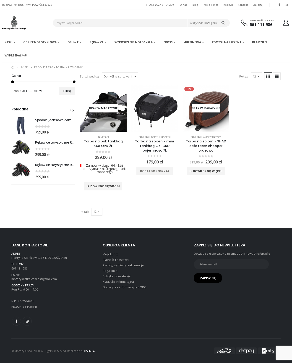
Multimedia (192, 42)
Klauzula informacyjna (118, 282)
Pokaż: (243, 76)
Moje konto (211, 4)
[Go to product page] (21, 125)
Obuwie (73, 42)
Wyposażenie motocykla (133, 42)
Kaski (8, 42)
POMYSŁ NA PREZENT (226, 42)
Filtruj (67, 91)
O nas (183, 4)
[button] (268, 76)
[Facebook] (279, 5)
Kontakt (243, 4)
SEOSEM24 (88, 351)
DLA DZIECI (259, 42)
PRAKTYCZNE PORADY (160, 4)
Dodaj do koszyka (154, 171)
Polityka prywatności (117, 276)
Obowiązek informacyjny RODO (124, 287)
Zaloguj (258, 4)
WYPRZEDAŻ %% (16, 55)
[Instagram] (286, 5)
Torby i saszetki (161, 137)
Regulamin (110, 271)
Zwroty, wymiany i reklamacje (123, 265)
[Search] (223, 23)
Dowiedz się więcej (105, 186)
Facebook (16, 321)
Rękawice (97, 42)
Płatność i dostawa (116, 260)
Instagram (27, 321)
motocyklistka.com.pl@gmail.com (34, 279)
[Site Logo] (26, 22)
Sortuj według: (89, 76)
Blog (195, 4)
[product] (154, 108)
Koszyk (228, 4)
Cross (168, 42)
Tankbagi (103, 137)
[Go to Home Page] (12, 67)
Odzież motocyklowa (40, 42)
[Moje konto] (286, 23)
